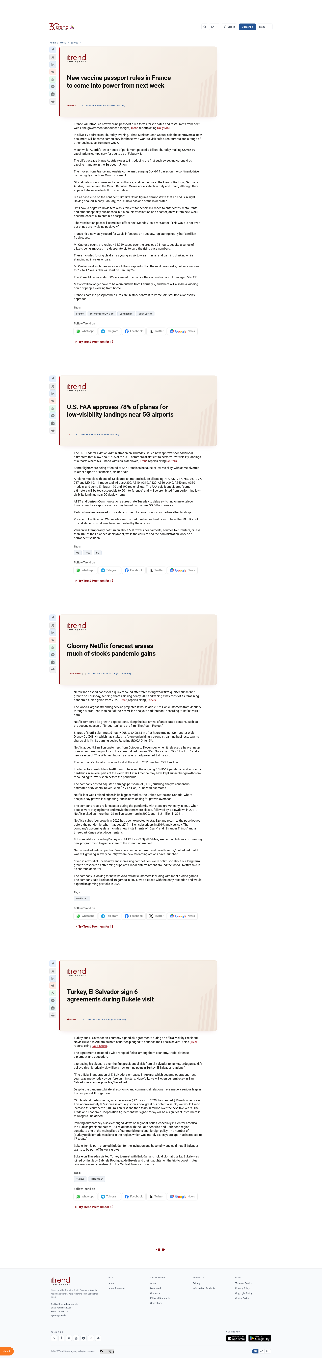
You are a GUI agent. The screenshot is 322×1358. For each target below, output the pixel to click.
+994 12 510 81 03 (59, 1311)
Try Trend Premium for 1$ (95, 341)
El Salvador (97, 1179)
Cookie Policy (242, 1298)
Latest (111, 1283)
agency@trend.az (59, 1315)
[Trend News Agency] (60, 1281)
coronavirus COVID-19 (102, 313)
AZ (261, 1351)
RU (267, 1351)
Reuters (171, 461)
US (77, 552)
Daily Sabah (99, 1045)
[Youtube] (76, 1338)
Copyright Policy (243, 1293)
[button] (53, 50)
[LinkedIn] (91, 1338)
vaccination (126, 313)
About (153, 1283)
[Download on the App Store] (236, 1338)
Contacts (155, 1293)
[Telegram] (83, 1338)
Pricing (196, 1283)
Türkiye (80, 1179)
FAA (88, 552)
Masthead (155, 1288)
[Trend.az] (61, 27)
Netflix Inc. (82, 898)
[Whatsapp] (54, 1338)
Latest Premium (116, 1288)
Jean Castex (145, 313)
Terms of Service (243, 1283)
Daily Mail (163, 128)
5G (97, 552)
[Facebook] (61, 1338)
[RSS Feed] (98, 1338)
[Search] (204, 27)
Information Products (204, 1288)
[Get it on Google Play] (259, 1338)
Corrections (156, 1303)
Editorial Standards (160, 1298)
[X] (69, 1338)
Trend (134, 128)
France (80, 313)
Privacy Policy (242, 1288)
